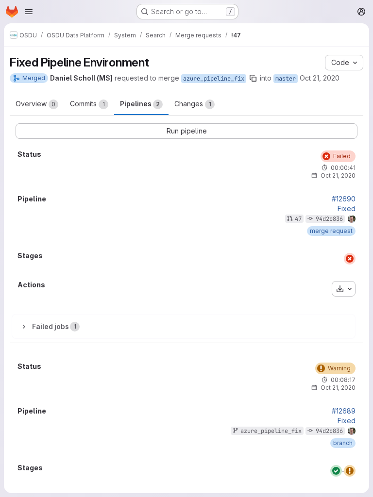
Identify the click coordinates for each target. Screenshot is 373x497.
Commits (87, 103)
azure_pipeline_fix (213, 79)
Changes (192, 103)
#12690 (344, 199)
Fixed (347, 209)
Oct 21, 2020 (319, 78)
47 (298, 219)
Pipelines (140, 103)
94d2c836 (329, 219)
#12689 (344, 411)
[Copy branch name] (253, 78)
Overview (35, 103)
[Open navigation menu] (28, 11)
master (285, 79)
